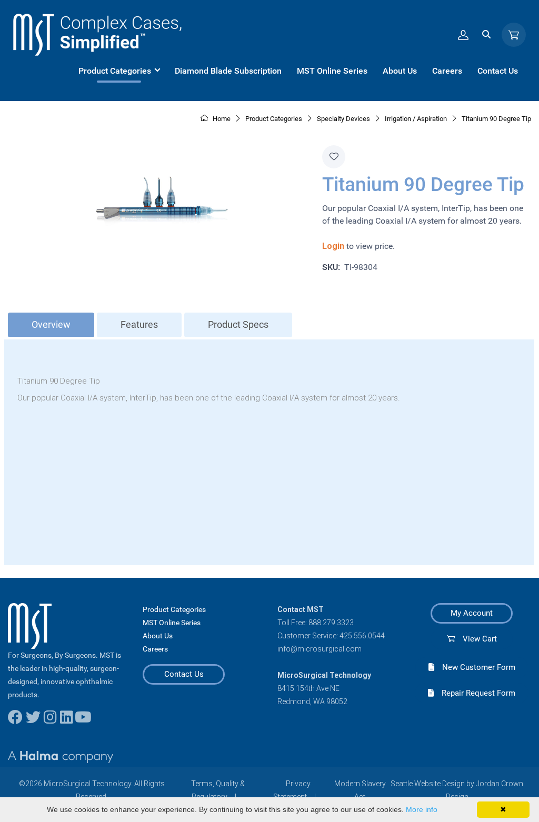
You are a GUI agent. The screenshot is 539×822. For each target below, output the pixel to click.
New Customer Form (474, 667)
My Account (472, 613)
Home (221, 119)
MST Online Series (172, 622)
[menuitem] (119, 71)
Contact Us (184, 674)
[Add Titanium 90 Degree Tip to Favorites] (333, 156)
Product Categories (174, 609)
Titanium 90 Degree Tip (496, 119)
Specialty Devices (343, 119)
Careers (155, 649)
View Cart (476, 639)
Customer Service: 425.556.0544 (331, 635)
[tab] (51, 325)
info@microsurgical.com (319, 649)
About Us (158, 635)
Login (333, 246)
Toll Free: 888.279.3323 (315, 622)
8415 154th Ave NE (308, 688)
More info (421, 809)
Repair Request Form (474, 693)
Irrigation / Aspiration (416, 119)
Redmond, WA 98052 (312, 701)
